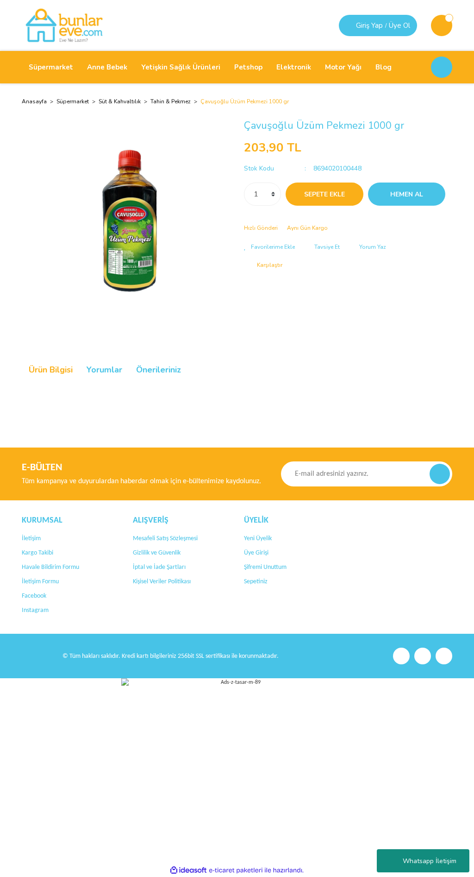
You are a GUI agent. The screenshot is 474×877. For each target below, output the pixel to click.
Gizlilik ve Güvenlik (157, 552)
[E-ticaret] (236, 870)
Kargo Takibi (37, 552)
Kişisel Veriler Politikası (162, 581)
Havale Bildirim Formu (50, 567)
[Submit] (440, 474)
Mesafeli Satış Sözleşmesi (165, 538)
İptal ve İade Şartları (159, 567)
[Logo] (64, 25)
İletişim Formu (40, 581)
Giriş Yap (369, 25)
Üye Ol (399, 25)
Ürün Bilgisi (51, 369)
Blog (383, 67)
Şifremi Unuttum (265, 567)
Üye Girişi (256, 552)
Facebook (34, 596)
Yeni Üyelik (258, 538)
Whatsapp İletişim (429, 861)
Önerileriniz (158, 369)
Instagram (35, 610)
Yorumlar (104, 369)
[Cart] (441, 25)
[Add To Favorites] (269, 247)
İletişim (31, 538)
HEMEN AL (406, 194)
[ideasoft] (188, 870)
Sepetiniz (256, 581)
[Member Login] (348, 25)
